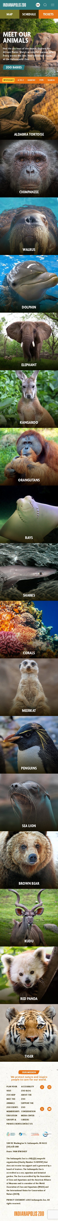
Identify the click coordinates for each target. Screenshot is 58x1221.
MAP (10, 14)
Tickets (48, 14)
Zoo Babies (14, 67)
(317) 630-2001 (13, 1146)
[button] (52, 5)
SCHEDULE (29, 14)
